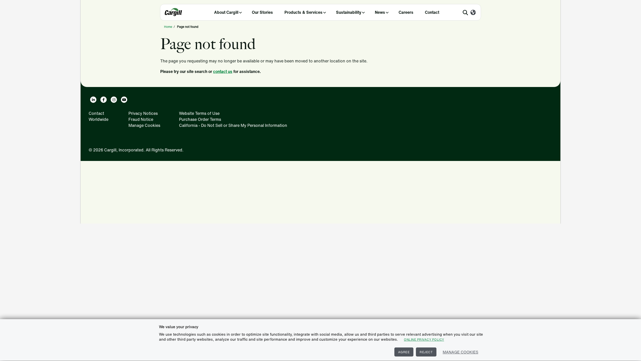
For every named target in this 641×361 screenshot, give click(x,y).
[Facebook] (103, 100)
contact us (222, 71)
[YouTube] (124, 100)
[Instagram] (114, 100)
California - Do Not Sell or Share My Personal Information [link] (233, 125)
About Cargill (226, 12)
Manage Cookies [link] (144, 125)
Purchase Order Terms (200, 119)
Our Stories (262, 12)
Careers (406, 12)
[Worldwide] (473, 13)
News (380, 12)
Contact (432, 12)
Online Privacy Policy (424, 339)
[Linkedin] (93, 100)
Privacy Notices (143, 113)
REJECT (426, 352)
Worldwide (98, 119)
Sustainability (348, 12)
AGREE (404, 352)
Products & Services (303, 12)
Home (168, 27)
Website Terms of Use (199, 113)
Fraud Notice (140, 119)
